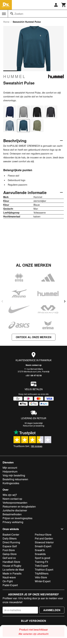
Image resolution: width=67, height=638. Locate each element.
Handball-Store (11, 562)
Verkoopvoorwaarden (15, 502)
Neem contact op (33, 365)
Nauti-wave (9, 577)
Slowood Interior (44, 542)
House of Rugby (12, 565)
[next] (64, 301)
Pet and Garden (44, 538)
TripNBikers (41, 573)
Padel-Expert (10, 585)
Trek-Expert (41, 565)
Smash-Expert (43, 546)
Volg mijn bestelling (14, 475)
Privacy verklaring (13, 522)
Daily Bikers (10, 538)
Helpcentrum (10, 471)
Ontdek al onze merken (33, 337)
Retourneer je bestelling (33, 425)
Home (6, 21)
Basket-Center (11, 534)
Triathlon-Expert (44, 569)
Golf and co (9, 558)
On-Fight (8, 581)
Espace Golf (10, 546)
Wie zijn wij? (10, 495)
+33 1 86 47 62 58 (34, 375)
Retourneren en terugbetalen (19, 506)
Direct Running (11, 542)
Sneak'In (40, 550)
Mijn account (10, 467)
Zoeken (18, 14)
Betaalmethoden (12, 514)
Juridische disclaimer (15, 510)
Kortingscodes (11, 483)
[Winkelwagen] (63, 4)
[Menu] (4, 14)
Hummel (14, 76)
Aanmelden (51, 610)
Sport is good (42, 558)
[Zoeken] (12, 13)
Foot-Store (9, 550)
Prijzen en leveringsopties (17, 518)
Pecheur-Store (43, 534)
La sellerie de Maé (13, 569)
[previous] (2, 301)
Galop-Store (10, 554)
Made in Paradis (12, 573)
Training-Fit (41, 562)
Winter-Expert (42, 581)
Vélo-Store (41, 577)
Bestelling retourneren (15, 479)
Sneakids (40, 554)
